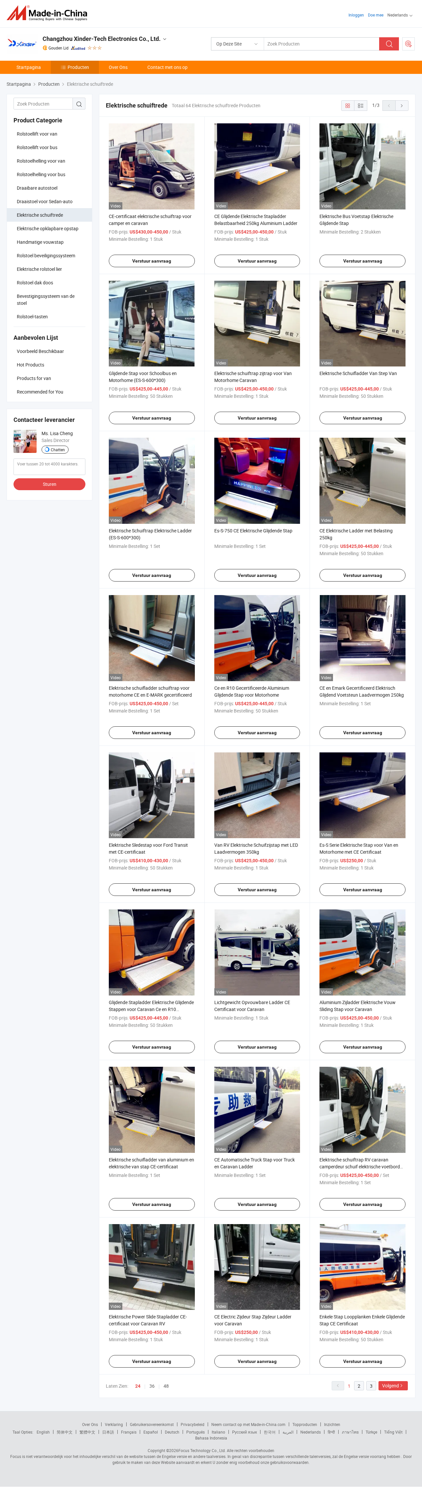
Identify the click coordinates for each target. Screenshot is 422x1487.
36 (152, 1386)
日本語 (108, 1432)
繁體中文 (87, 1432)
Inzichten (332, 1424)
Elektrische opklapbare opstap (47, 228)
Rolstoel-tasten (32, 316)
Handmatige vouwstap (40, 242)
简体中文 (65, 1432)
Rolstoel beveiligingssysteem (46, 255)
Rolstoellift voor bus (37, 147)
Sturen (49, 484)
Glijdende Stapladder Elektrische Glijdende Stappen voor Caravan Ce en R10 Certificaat (151, 1009)
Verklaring (114, 1424)
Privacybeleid (192, 1424)
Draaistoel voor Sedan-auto (45, 201)
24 (137, 1386)
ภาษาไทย (350, 1432)
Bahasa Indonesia (211, 1437)
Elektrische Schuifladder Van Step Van (358, 373)
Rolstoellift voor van (37, 134)
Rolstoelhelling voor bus (41, 174)
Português (195, 1432)
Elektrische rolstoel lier (39, 269)
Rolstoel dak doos (35, 282)
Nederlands (310, 1432)
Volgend (390, 1385)
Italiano (218, 1432)
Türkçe (371, 1432)
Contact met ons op (167, 67)
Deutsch (172, 1432)
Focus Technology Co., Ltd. (202, 1450)
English (43, 1432)
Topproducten (304, 1424)
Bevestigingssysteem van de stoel (46, 299)
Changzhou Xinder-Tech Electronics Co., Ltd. (102, 38)
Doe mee (375, 14)
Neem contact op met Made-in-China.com (248, 1424)
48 (166, 1386)
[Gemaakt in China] (49, 13)
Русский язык (244, 1432)
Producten (78, 67)
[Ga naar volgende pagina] (402, 106)
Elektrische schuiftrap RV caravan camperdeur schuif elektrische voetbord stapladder (359, 1166)
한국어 (270, 1432)
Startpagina (28, 67)
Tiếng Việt (393, 1432)
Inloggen (356, 14)
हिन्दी (331, 1432)
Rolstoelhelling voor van (41, 161)
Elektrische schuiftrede (40, 215)
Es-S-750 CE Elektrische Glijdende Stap (253, 530)
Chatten (58, 449)
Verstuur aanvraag (151, 261)
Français (128, 1432)
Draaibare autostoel (37, 188)
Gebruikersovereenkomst (152, 1424)
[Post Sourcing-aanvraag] (408, 43)
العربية (288, 1432)
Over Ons (118, 67)
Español (150, 1432)
